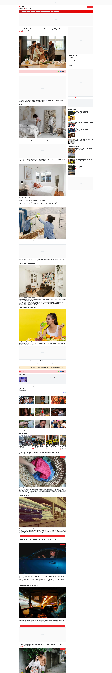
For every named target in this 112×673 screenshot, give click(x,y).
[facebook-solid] (61, 71)
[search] (86, 7)
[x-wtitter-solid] (63, 71)
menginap (32, 73)
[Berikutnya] (66, 439)
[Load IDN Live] (80, 103)
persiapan (61, 73)
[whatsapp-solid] (58, 71)
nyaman (46, 100)
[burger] (92, 8)
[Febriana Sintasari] (20, 390)
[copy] (65, 71)
